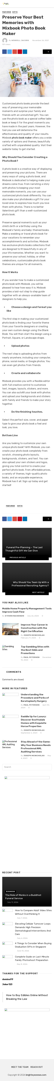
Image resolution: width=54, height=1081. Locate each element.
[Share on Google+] (14, 51)
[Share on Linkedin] (25, 51)
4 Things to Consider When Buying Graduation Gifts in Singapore (33, 945)
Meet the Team (19, 1067)
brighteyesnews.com (36, 1075)
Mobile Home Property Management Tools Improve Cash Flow (27, 610)
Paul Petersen (31, 657)
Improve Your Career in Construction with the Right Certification (34, 628)
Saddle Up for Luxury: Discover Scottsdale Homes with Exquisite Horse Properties (33, 721)
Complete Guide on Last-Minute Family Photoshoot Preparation (32, 958)
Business (10, 891)
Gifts (15, 12)
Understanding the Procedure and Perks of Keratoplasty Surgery (35, 697)
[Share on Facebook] (4, 51)
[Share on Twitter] (9, 51)
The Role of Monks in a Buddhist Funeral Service (23, 897)
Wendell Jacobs (20, 40)
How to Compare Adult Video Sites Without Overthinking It (33, 912)
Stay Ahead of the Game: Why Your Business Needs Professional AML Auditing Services (36, 746)
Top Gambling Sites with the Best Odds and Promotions (35, 650)
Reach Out (36, 1067)
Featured (6, 12)
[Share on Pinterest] (20, 51)
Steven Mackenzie (14, 616)
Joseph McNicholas (34, 635)
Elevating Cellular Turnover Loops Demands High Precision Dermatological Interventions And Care (33, 928)
